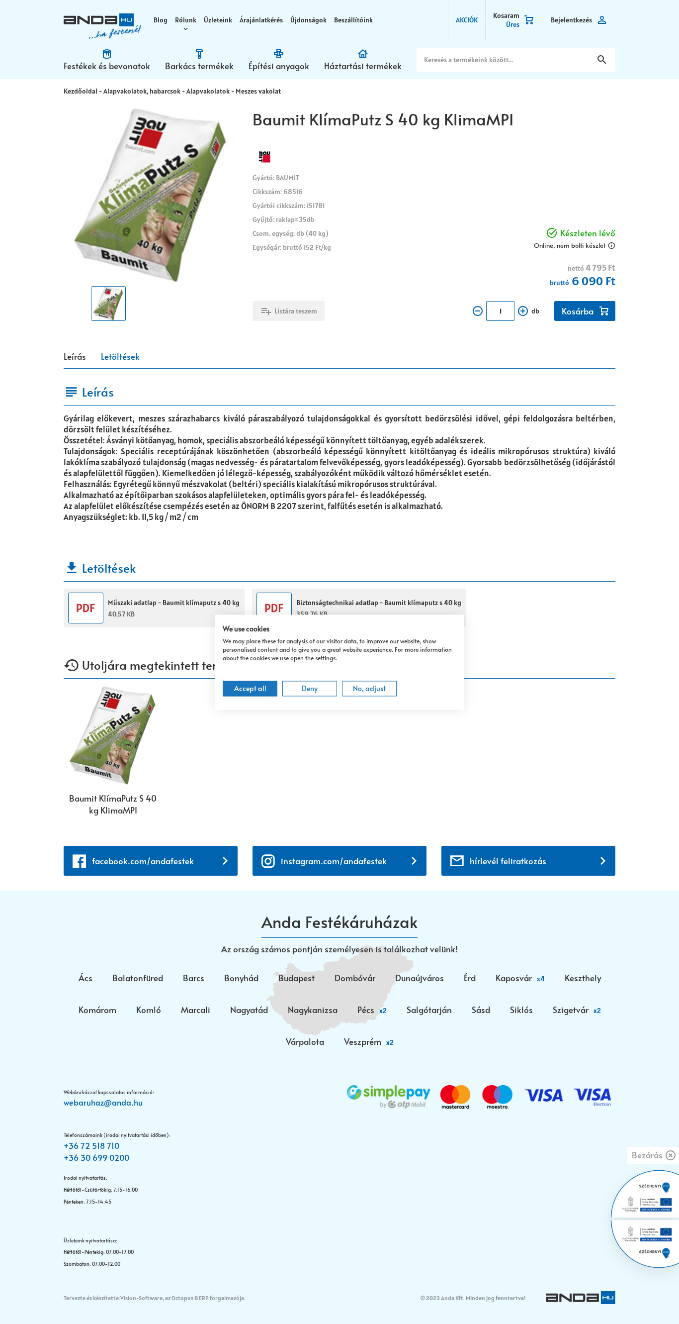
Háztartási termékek (363, 66)
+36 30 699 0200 (96, 1157)
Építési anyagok (279, 66)
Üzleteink (218, 19)
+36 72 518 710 (91, 1145)
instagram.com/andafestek (334, 861)
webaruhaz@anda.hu (103, 1102)
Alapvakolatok (208, 91)
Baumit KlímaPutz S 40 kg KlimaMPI (113, 804)
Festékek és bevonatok (107, 66)
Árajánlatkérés (261, 19)
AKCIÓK (467, 19)
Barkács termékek (199, 66)
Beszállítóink (353, 19)
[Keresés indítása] (602, 60)
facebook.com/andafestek (143, 861)
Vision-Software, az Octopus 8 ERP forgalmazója (182, 1298)
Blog (161, 19)
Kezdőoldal (80, 91)
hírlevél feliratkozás (508, 861)
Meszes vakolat (258, 91)
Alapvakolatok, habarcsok (141, 91)
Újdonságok (308, 19)
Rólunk (185, 19)
